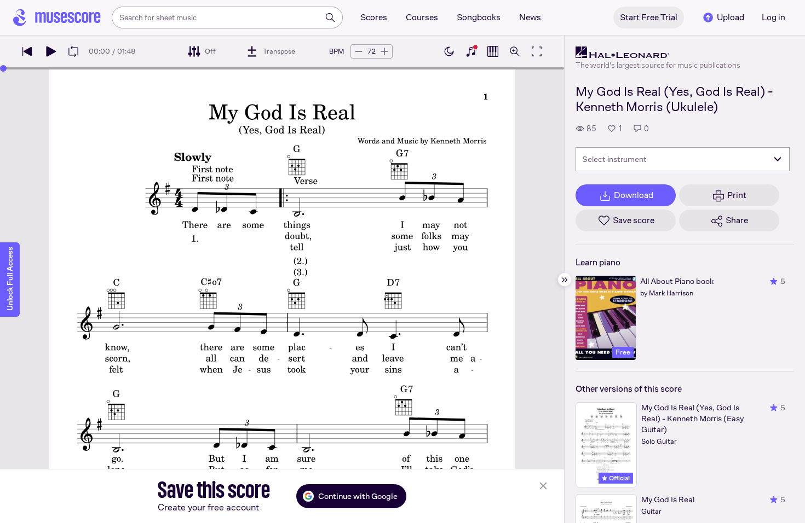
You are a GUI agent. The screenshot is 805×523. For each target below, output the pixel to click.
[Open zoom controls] (515, 51)
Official (618, 478)
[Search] (330, 17)
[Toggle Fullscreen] (537, 51)
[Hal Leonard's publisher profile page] (658, 53)
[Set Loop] (73, 51)
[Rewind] (27, 51)
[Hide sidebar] (564, 279)
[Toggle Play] (50, 51)
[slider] (3, 68)
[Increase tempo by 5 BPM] (384, 51)
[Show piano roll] (493, 51)
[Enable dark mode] (449, 51)
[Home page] (57, 17)
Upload (730, 17)
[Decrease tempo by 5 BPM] (358, 51)
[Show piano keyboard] (471, 51)
